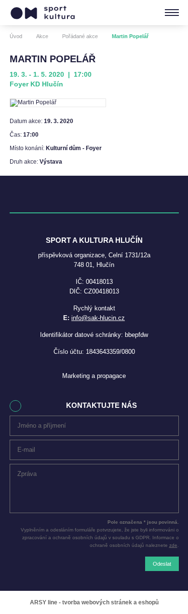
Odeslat (162, 564)
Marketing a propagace (94, 375)
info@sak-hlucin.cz (98, 317)
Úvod (16, 36)
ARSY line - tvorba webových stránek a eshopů (94, 602)
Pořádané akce (80, 36)
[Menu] (172, 12)
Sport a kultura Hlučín (43, 12)
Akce (42, 36)
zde (173, 545)
